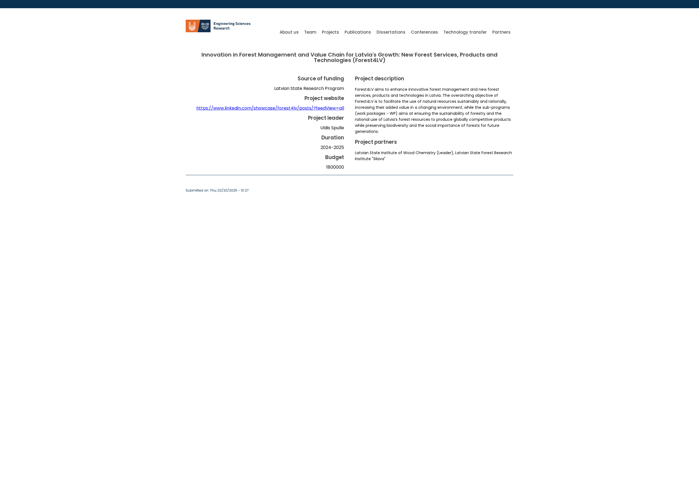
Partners (501, 32)
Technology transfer (465, 32)
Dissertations (391, 32)
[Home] (220, 31)
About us (289, 32)
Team (310, 32)
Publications (358, 32)
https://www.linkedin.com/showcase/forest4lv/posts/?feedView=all (270, 108)
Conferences (424, 32)
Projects (330, 32)
